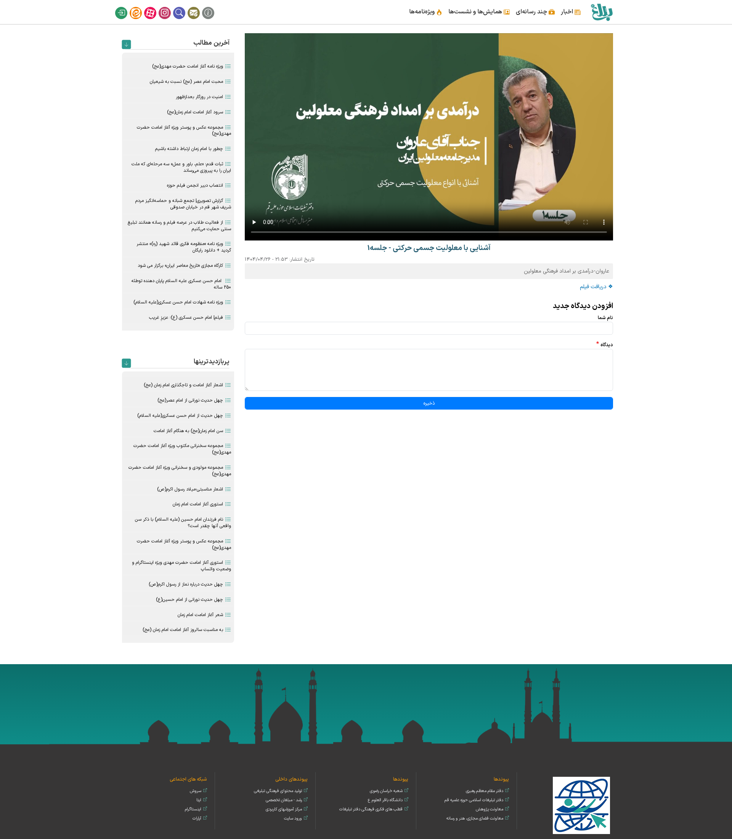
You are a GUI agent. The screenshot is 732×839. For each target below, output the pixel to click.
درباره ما (213, 7)
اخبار (567, 11)
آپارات (155, 7)
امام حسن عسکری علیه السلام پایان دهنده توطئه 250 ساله (181, 284)
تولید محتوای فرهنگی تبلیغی (278, 791)
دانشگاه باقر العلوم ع (385, 800)
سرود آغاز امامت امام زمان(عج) (195, 112)
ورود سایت (293, 818)
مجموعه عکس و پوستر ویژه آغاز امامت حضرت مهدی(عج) (184, 130)
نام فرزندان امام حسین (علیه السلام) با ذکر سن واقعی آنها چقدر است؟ (183, 522)
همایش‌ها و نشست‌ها (475, 11)
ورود (126, 7)
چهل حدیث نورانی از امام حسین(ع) (189, 599)
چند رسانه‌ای (531, 11)
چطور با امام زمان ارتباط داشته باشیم (189, 148)
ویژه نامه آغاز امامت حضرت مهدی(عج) (187, 66)
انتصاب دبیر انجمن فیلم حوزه (195, 185)
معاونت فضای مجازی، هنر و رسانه (474, 818)
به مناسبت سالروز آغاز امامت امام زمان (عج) (183, 629)
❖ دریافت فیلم (596, 287)
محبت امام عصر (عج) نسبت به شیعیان (186, 81)
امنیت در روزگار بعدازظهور (199, 97)
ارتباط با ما (198, 7)
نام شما (605, 317)
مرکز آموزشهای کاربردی (284, 809)
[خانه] (601, 12)
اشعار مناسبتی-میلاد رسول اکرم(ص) (190, 489)
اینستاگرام (169, 7)
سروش (195, 791)
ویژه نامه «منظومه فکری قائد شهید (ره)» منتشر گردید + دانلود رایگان (183, 247)
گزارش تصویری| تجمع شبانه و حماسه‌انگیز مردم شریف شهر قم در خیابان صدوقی (183, 204)
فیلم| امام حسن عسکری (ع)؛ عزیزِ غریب (186, 317)
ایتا (140, 7)
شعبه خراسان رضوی (386, 791)
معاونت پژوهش (489, 809)
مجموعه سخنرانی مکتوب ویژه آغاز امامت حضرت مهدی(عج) (182, 449)
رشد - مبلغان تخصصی (284, 800)
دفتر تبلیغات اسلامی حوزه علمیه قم (474, 800)
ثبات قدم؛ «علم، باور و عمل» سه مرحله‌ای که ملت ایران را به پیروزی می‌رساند (181, 167)
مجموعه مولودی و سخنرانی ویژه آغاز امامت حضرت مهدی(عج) (179, 471)
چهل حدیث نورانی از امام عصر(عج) (190, 400)
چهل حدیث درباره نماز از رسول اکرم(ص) (186, 584)
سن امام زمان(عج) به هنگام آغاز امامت (188, 431)
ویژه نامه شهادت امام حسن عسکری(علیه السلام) (178, 302)
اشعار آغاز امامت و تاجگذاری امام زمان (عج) (183, 385)
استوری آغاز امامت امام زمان (198, 504)
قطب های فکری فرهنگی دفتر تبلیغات (371, 809)
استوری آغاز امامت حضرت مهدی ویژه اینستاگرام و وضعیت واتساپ (181, 566)
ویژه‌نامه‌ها (422, 11)
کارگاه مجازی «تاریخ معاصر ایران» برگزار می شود (180, 265)
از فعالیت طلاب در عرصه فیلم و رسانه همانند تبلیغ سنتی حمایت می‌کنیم (179, 225)
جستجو (184, 7)
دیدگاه (606, 345)
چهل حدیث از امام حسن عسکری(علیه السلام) (180, 415)
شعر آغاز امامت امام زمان (200, 615)
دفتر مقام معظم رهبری (484, 791)
